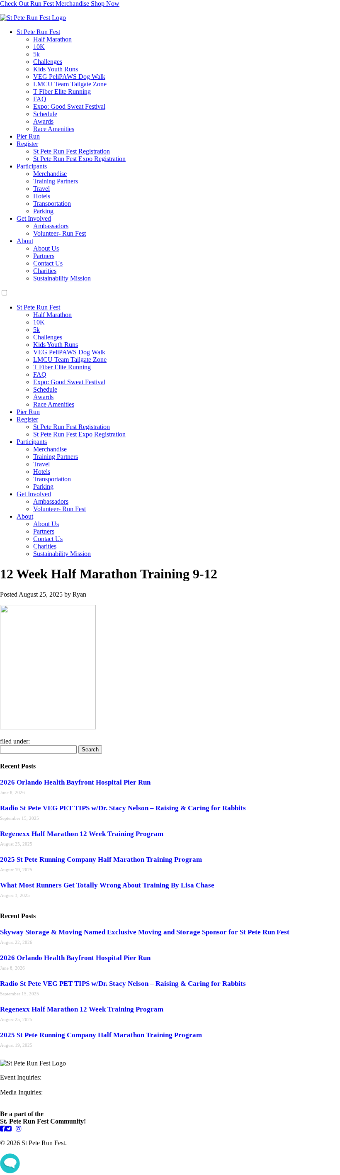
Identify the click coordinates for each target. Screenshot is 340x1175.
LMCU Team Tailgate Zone (70, 84)
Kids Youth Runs (55, 69)
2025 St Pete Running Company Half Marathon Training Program (101, 859)
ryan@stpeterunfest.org (30, 1084)
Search (90, 749)
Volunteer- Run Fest (59, 233)
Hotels (41, 196)
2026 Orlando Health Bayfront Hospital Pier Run (75, 782)
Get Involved (34, 218)
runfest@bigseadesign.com (35, 1099)
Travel (41, 188)
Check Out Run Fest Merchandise (59, 3)
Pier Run (28, 136)
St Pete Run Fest (38, 31)
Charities (44, 270)
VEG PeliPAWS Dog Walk (69, 76)
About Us (46, 248)
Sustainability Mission (62, 278)
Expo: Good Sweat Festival (69, 106)
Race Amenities (53, 128)
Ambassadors (50, 225)
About (25, 240)
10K (39, 46)
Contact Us (48, 263)
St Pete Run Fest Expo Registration (79, 158)
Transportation (52, 203)
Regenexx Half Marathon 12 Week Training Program (81, 834)
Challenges (47, 61)
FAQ (39, 98)
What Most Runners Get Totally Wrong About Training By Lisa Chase (107, 885)
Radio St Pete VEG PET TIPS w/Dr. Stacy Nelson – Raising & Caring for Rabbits (123, 808)
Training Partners (55, 181)
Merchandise (50, 173)
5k (36, 54)
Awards (43, 121)
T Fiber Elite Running (62, 91)
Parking (43, 211)
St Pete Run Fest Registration (71, 151)
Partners (43, 255)
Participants (32, 166)
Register (27, 143)
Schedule (45, 113)
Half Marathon (52, 39)
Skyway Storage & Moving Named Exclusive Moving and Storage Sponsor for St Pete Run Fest (144, 932)
